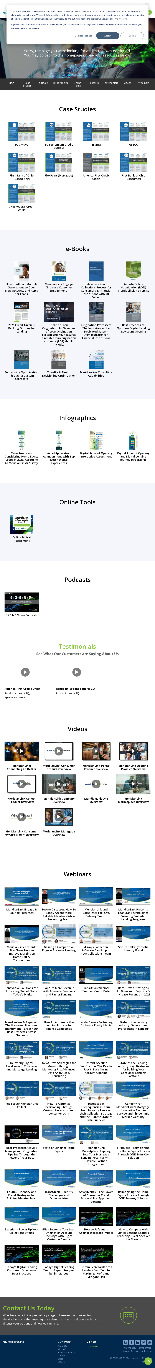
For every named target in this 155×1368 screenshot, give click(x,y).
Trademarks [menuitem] (146, 1351)
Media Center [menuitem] (64, 1349)
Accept (107, 35)
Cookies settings (83, 35)
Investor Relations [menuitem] (66, 1352)
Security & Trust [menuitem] (131, 1351)
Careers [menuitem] (61, 1355)
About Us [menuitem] (62, 1346)
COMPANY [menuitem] (65, 1341)
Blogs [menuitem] (60, 1358)
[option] (77, 48)
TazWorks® (92, 1346)
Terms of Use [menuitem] (144, 1347)
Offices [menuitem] (61, 1361)
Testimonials (77, 649)
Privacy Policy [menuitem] (129, 1347)
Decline (132, 35)
